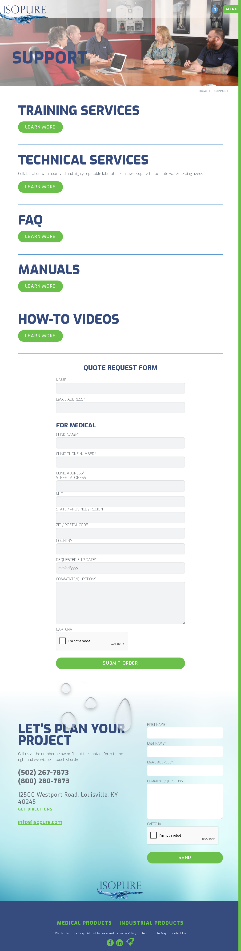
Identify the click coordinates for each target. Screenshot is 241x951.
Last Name (156, 743)
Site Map (161, 933)
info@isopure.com (40, 822)
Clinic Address (70, 473)
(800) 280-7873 (44, 781)
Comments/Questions (76, 579)
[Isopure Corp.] (24, 15)
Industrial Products (152, 923)
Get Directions (35, 809)
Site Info (145, 933)
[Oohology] (130, 942)
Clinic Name (67, 435)
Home (203, 91)
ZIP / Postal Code (72, 525)
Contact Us (178, 933)
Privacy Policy (126, 933)
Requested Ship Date (76, 560)
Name (61, 380)
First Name (157, 724)
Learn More (40, 127)
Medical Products (84, 923)
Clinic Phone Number (76, 454)
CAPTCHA (64, 629)
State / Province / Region (79, 509)
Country (64, 541)
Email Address (70, 399)
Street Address (71, 478)
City (59, 493)
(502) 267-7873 (43, 772)
